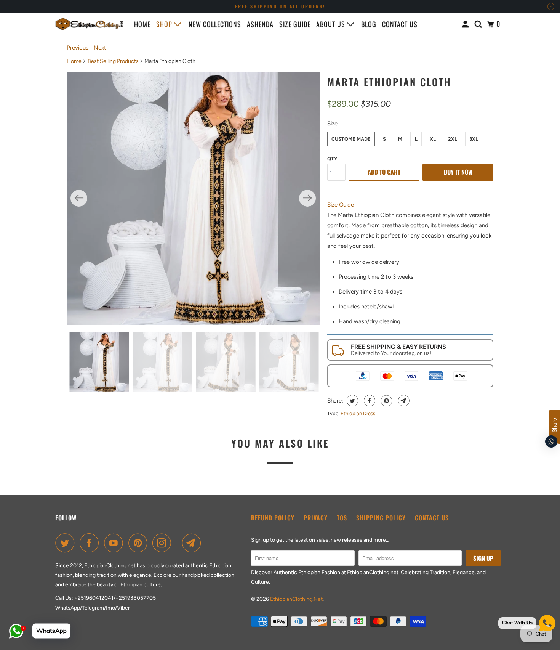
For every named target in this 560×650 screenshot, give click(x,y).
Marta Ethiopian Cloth (389, 81)
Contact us (400, 24)
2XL (452, 139)
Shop (165, 24)
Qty (332, 159)
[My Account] (466, 24)
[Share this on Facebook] (368, 400)
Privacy (316, 517)
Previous (77, 47)
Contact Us (432, 517)
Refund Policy (272, 517)
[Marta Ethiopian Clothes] (193, 198)
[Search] (479, 24)
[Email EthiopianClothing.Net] (193, 542)
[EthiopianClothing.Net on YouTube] (115, 542)
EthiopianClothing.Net (296, 599)
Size (332, 123)
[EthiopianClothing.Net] (89, 24)
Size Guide (294, 24)
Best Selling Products (113, 61)
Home (142, 24)
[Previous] (78, 198)
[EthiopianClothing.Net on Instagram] (163, 542)
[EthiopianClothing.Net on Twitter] (66, 542)
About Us (331, 24)
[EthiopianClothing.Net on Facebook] (91, 542)
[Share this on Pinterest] (385, 400)
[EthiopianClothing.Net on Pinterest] (139, 542)
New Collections (215, 24)
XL (433, 139)
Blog (368, 24)
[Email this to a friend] (403, 400)
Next (100, 47)
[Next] (307, 198)
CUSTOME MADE (351, 139)
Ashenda (260, 24)
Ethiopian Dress (358, 413)
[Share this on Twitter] (351, 400)
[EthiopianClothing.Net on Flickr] (179, 542)
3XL (473, 139)
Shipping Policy (381, 517)
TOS (342, 517)
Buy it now (458, 172)
